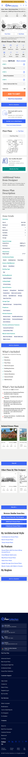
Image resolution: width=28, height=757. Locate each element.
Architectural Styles (6, 668)
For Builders (4, 716)
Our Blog (3, 738)
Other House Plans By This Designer (13, 517)
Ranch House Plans (13, 9)
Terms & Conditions (3, 749)
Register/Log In (5, 690)
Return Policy (4, 687)
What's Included (5, 703)
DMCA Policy (18, 749)
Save (6, 16)
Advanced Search (5, 658)
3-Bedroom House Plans (13, 526)
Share (24, 15)
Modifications (4, 706)
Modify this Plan (14, 169)
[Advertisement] (14, 598)
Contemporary (11, 260)
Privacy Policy (12, 749)
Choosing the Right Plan (7, 664)
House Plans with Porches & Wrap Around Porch (12, 551)
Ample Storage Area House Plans (12, 563)
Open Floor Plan (7, 298)
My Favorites (4, 693)
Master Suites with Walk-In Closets (12, 566)
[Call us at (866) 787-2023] (26, 2)
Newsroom (4, 735)
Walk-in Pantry (6, 319)
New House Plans (5, 661)
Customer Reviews (6, 732)
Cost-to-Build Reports (6, 709)
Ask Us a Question (14, 104)
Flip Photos (21, 34)
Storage (20, 295)
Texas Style (20, 260)
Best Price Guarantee (6, 729)
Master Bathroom (18, 336)
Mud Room (20, 290)
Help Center (4, 681)
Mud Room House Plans (9, 557)
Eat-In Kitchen (6, 321)
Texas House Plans (7, 542)
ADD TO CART (14, 94)
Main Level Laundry (16, 293)
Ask (17, 16)
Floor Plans (7, 34)
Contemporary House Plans (10, 537)
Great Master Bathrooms (9, 555)
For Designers (4, 713)
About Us (3, 726)
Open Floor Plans (7, 560)
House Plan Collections (7, 671)
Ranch (4, 260)
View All (13, 507)
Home (2, 9)
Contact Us (4, 684)
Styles (6, 9)
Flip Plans (21, 131)
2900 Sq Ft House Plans (13, 521)
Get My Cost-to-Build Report (14, 121)
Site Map (25, 749)
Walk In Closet (6, 339)
